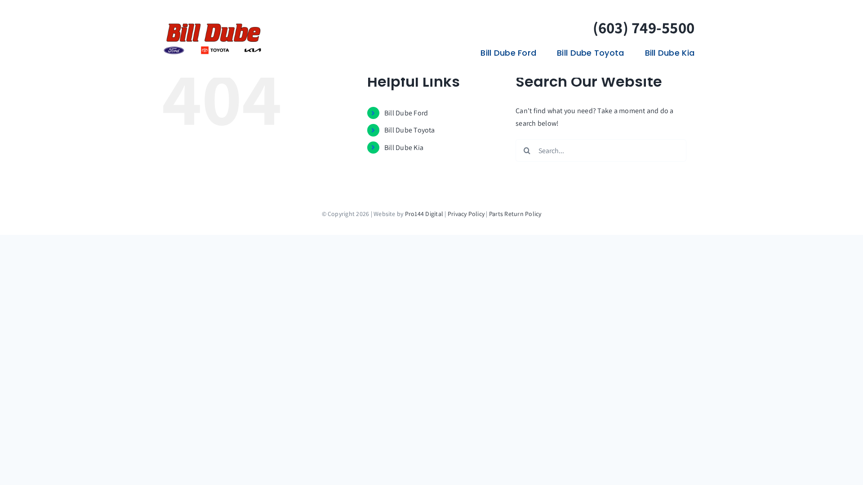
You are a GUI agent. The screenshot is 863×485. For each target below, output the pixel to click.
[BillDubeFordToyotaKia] (212, 25)
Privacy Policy (466, 214)
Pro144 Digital (424, 214)
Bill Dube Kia (403, 147)
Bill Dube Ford (406, 113)
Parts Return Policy (515, 214)
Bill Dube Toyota (409, 130)
